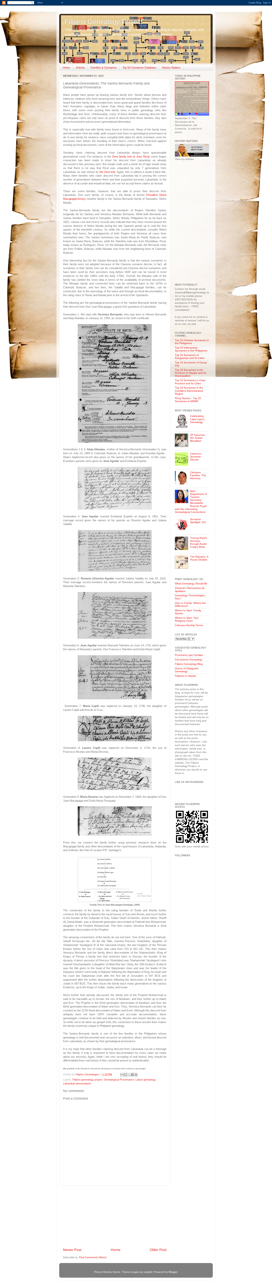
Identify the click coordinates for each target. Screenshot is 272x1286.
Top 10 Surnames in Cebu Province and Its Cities (190, 382)
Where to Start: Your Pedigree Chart (187, 619)
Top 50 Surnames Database (139, 67)
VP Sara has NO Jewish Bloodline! (197, 438)
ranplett (148, 1272)
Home (66, 67)
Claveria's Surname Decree (196, 456)
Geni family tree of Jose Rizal (130, 156)
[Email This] (122, 1074)
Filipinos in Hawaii (185, 676)
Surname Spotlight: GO (198, 521)
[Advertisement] (115, 1216)
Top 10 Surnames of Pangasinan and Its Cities (190, 356)
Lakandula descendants (77, 1083)
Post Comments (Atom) (92, 1257)
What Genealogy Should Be (191, 583)
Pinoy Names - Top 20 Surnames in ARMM (188, 400)
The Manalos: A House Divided (199, 558)
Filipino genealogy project (87, 1079)
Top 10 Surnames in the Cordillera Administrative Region (189, 390)
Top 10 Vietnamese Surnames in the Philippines (191, 349)
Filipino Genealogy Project (103, 22)
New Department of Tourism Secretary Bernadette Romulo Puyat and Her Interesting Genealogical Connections (191, 501)
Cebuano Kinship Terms (189, 625)
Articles (80, 67)
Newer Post (72, 1250)
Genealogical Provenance (119, 1079)
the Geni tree (107, 171)
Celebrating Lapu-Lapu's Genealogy (197, 419)
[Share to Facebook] (132, 1074)
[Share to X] (129, 1074)
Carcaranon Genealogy (188, 659)
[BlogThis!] (125, 1074)
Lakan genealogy (145, 1079)
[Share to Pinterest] (136, 1074)
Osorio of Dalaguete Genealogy (186, 670)
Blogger (173, 1272)
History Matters (171, 67)
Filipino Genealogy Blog (189, 664)
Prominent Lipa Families (189, 655)
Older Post (158, 1250)
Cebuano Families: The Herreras (198, 475)
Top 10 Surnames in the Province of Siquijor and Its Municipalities (190, 373)
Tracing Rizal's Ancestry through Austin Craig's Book (198, 542)
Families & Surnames (104, 67)
